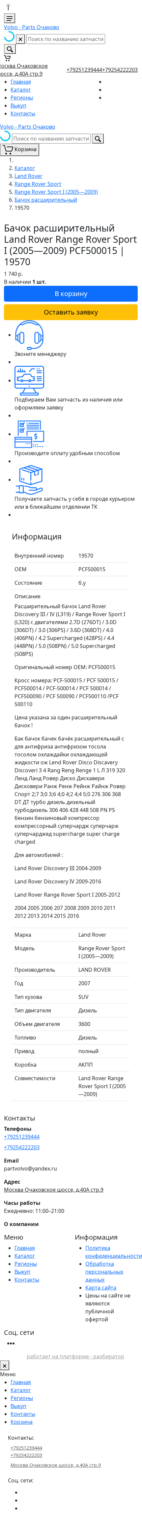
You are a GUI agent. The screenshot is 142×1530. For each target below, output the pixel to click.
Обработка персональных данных (104, 1271)
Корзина (22, 1421)
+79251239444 (84, 69)
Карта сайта (100, 1287)
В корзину (71, 293)
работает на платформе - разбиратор (75, 1356)
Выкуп (18, 105)
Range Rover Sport (37, 184)
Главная (21, 81)
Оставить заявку (71, 312)
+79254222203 (120, 69)
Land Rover (28, 176)
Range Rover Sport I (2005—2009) (56, 191)
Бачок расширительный (45, 199)
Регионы (22, 97)
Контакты (23, 113)
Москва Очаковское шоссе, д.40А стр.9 (53, 1189)
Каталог (21, 89)
